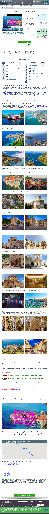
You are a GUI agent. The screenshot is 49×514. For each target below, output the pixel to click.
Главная (2, 5)
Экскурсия (4, 7)
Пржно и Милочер (13, 32)
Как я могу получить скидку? (43, 23)
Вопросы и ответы (41, 19)
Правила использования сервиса (23, 501)
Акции (34, 1)
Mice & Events (30, 3)
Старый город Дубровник (11, 74)
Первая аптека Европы (35, 76)
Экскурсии (15, 3)
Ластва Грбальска (8, 32)
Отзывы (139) (11, 7)
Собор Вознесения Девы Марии (34, 68)
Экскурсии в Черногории (9, 5)
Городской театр (34, 73)
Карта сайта (31, 501)
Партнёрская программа (21, 502)
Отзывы (38, 1)
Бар (11, 33)
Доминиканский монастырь (34, 65)
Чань (3, 33)
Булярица (22, 32)
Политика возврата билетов (42, 14)
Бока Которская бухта (12, 65)
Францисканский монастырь (11, 76)
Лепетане (20, 33)
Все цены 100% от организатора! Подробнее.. (42, 26)
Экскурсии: (45, 3)
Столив (23, 33)
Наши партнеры (41, 501)
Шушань (9, 33)
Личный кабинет (44, 1)
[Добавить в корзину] (28, 45)
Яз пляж (4, 32)
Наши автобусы (45, 24)
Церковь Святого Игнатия (34, 71)
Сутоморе (6, 33)
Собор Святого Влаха (12, 79)
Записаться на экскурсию (24, 42)
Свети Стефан (18, 32)
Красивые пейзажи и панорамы (12, 68)
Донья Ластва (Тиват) (15, 33)
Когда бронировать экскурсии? (42, 22)
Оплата (39, 16)
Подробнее (45, 37)
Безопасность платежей (41, 15)
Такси (23, 3)
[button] (22, 15)
